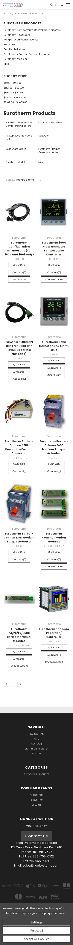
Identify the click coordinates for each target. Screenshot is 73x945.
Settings (36, 922)
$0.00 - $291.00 (13, 83)
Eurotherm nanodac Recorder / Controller (54, 633)
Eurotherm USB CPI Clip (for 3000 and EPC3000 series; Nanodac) (19, 348)
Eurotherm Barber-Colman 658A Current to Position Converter (19, 447)
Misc (6, 64)
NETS (36, 738)
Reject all (36, 931)
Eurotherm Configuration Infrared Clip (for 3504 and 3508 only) (19, 248)
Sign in (29, 748)
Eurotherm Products (36, 774)
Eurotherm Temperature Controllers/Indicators (32, 30)
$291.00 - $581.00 (14, 88)
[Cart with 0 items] (62, 4)
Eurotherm (36, 795)
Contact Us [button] (36, 836)
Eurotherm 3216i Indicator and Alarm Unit (54, 346)
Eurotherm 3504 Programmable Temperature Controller (54, 248)
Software (9, 44)
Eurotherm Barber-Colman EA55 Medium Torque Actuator (53, 447)
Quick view (19, 265)
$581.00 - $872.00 (14, 92)
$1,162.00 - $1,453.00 (15, 102)
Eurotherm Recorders (17, 35)
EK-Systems (36, 800)
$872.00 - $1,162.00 (15, 97)
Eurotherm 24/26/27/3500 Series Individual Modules (19, 635)
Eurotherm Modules (16, 59)
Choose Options (54, 279)
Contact (36, 743)
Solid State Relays (14, 49)
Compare (17, 272)
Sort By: (10, 180)
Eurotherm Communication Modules (54, 537)
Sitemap (36, 753)
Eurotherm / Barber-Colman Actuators (27, 54)
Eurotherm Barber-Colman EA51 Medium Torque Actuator (19, 537)
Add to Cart (19, 279)
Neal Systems (36, 734)
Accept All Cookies (36, 939)
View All (36, 805)
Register (43, 748)
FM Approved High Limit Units (21, 39)
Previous (6, 941)
